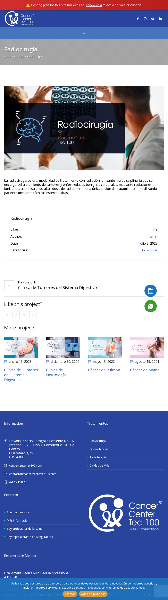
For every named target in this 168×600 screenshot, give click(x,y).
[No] (163, 589)
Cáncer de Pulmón (104, 369)
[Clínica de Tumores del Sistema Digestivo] (21, 347)
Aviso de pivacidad (93, 594)
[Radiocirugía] (84, 128)
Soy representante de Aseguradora (30, 537)
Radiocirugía (149, 250)
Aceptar (70, 594)
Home (7, 56)
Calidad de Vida (100, 465)
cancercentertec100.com (25, 465)
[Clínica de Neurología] (63, 347)
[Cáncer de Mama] (147, 347)
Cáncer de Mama (144, 369)
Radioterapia (98, 457)
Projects (19, 56)
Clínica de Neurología (56, 372)
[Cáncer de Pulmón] (105, 347)
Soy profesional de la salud (24, 529)
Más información (18, 520)
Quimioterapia (99, 449)
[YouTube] (153, 18)
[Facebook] (137, 18)
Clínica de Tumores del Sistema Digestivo (57, 287)
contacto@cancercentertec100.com (33, 474)
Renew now (94, 5)
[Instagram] (145, 18)
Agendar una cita (18, 512)
